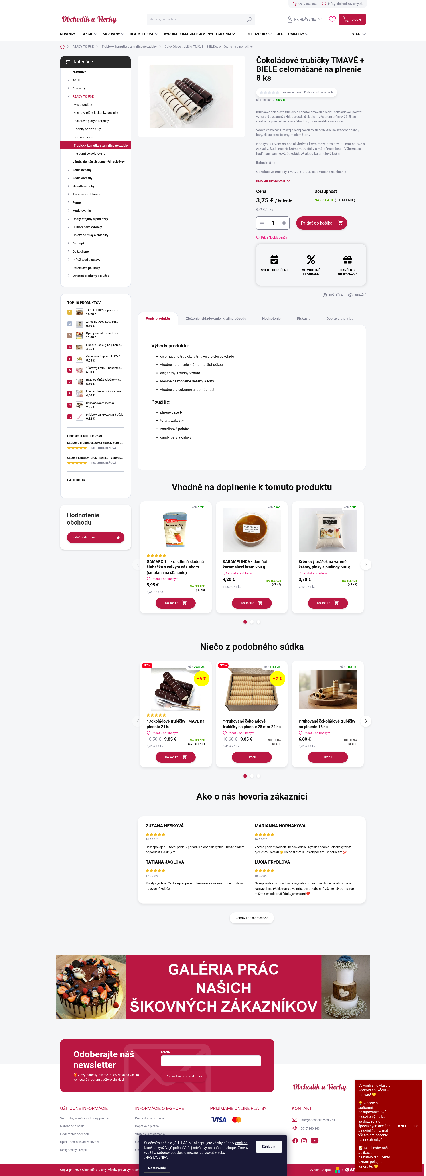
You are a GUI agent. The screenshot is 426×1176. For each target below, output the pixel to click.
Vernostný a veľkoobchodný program (85, 1118)
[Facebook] (295, 1140)
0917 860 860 (310, 1128)
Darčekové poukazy (86, 268)
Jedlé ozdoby (82, 170)
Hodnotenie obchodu (74, 1134)
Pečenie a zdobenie (86, 194)
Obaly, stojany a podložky (90, 219)
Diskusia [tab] (303, 318)
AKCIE (77, 80)
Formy (77, 202)
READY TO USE (83, 96)
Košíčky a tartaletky (87, 129)
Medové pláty (83, 104)
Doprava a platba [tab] (339, 318)
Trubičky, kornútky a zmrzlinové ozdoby (101, 145)
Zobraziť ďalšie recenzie (252, 918)
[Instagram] (304, 1140)
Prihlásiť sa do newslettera (184, 1076)
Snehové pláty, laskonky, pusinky (96, 112)
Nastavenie (157, 1168)
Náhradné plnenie (72, 1126)
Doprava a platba (147, 1126)
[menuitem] (69, 34)
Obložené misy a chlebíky (90, 235)
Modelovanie (82, 210)
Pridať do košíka (317, 223)
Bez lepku (79, 243)
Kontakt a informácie (149, 1118)
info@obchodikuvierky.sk (318, 1120)
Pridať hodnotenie (83, 537)
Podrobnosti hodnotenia (318, 92)
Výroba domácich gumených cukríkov (99, 161)
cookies (241, 1143)
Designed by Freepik (73, 1150)
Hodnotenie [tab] (271, 318)
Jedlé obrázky (82, 178)
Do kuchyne (81, 251)
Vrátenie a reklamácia (150, 1134)
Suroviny (79, 88)
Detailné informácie (270, 180)
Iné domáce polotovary (89, 153)
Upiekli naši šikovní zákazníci (79, 1142)
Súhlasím (269, 1147)
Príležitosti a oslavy (86, 259)
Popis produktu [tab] (158, 318)
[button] (245, 621)
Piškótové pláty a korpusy (91, 121)
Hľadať (249, 19)
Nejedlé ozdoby (84, 186)
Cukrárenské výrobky (87, 227)
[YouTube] (315, 1140)
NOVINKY (79, 72)
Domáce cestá (83, 137)
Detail (252, 757)
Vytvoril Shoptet (321, 1170)
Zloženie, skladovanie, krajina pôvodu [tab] (216, 318)
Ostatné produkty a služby (91, 276)
